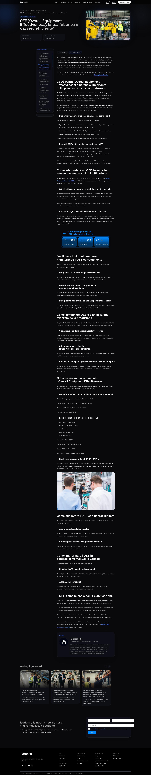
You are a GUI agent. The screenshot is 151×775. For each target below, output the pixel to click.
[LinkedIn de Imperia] (80, 639)
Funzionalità (81, 756)
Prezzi (70, 2)
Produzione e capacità (38, 11)
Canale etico (79, 773)
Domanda (62, 758)
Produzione (62, 763)
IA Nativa (64, 2)
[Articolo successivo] (109, 666)
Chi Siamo (116, 756)
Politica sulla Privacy (47, 773)
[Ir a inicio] (24, 2)
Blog (27, 11)
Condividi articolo (76, 52)
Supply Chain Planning (101, 75)
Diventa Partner (117, 758)
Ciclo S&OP (62, 766)
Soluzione (62, 756)
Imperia (22, 11)
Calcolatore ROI (99, 766)
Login (114, 2)
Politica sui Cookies (58, 773)
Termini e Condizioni (70, 773)
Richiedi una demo (124, 2)
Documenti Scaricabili (101, 761)
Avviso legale (37, 773)
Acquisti (61, 761)
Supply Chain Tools (100, 763)
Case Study (98, 758)
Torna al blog (63, 52)
